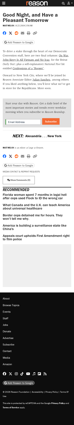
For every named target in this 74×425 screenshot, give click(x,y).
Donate (7, 331)
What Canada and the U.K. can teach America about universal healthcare (36, 206)
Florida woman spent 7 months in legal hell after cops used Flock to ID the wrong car (35, 196)
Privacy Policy (51, 391)
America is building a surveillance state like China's (34, 227)
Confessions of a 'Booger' (28, 68)
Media (6, 357)
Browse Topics (11, 305)
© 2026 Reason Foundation (16, 391)
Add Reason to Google (20, 42)
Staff (5, 318)
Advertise (8, 338)
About (6, 298)
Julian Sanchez (41, 79)
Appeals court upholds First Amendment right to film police (36, 237)
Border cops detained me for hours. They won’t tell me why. (33, 217)
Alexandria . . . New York (36, 136)
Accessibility (37, 391)
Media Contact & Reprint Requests (21, 171)
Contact (7, 351)
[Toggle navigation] (4, 3)
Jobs (5, 324)
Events (6, 311)
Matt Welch (8, 25)
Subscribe (51, 121)
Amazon (7, 364)
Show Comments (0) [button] (20, 180)
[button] (70, 3)
